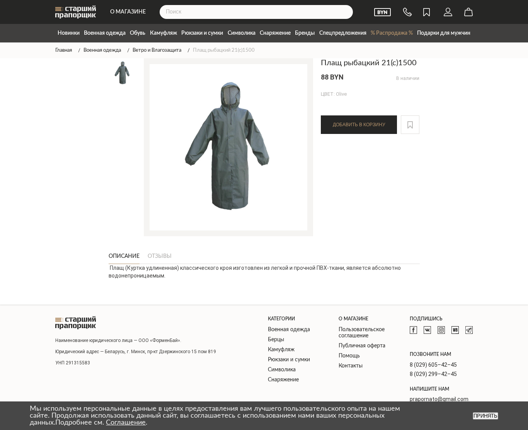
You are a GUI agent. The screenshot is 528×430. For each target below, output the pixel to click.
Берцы (276, 339)
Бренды (305, 33)
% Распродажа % (392, 33)
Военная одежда (105, 33)
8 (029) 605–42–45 (433, 364)
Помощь (349, 356)
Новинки (69, 33)
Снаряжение (275, 33)
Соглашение (126, 422)
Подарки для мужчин (443, 33)
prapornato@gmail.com (439, 399)
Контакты (351, 366)
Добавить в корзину (359, 124)
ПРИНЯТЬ (485, 416)
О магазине (128, 12)
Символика (241, 33)
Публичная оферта (362, 346)
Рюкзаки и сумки (202, 33)
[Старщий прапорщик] (75, 322)
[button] (410, 124)
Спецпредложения (342, 33)
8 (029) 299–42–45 (433, 374)
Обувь (137, 33)
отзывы (160, 256)
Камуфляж (163, 33)
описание (124, 256)
